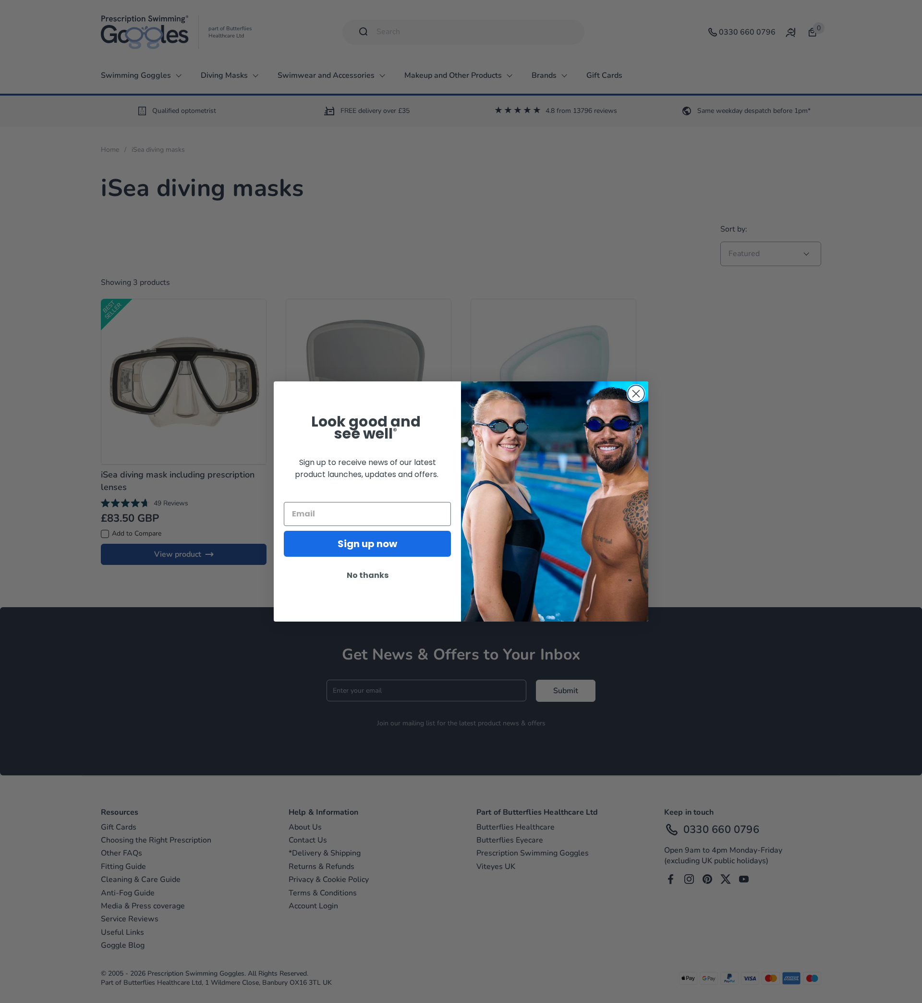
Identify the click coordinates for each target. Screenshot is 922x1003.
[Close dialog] (636, 393)
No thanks (367, 575)
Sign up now (367, 543)
